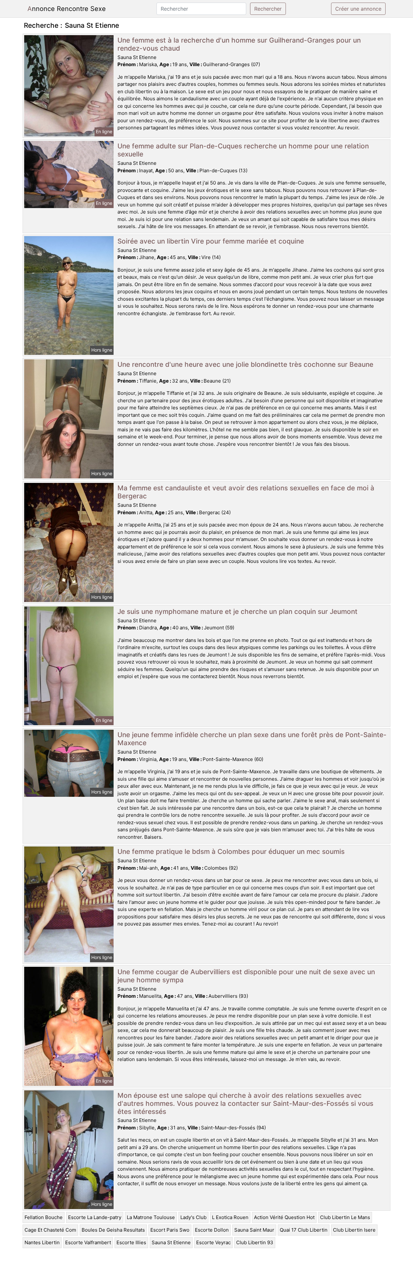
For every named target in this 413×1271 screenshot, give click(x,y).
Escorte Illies (131, 1242)
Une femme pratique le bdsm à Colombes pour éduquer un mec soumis (231, 851)
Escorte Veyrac (213, 1242)
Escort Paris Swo (169, 1230)
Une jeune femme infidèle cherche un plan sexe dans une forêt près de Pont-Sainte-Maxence (252, 739)
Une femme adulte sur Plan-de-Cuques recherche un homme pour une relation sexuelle (243, 150)
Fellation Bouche (44, 1217)
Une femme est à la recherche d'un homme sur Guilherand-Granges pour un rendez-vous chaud (239, 44)
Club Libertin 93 (254, 1242)
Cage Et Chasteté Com (50, 1230)
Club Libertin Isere (354, 1230)
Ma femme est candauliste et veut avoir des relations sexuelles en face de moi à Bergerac (245, 492)
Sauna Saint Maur (254, 1230)
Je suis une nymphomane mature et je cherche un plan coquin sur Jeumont (237, 611)
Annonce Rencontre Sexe (66, 9)
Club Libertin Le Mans (345, 1217)
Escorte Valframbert (88, 1242)
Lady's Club (193, 1217)
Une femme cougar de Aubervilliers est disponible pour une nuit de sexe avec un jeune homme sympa (246, 976)
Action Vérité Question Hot (284, 1217)
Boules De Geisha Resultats (113, 1230)
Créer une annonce (358, 8)
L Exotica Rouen (230, 1217)
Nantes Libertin (42, 1242)
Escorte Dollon (212, 1230)
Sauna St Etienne (171, 1242)
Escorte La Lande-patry (94, 1217)
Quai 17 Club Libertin (303, 1230)
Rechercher (268, 8)
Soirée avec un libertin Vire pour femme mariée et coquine (210, 241)
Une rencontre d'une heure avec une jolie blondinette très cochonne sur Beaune (245, 364)
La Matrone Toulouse (151, 1217)
